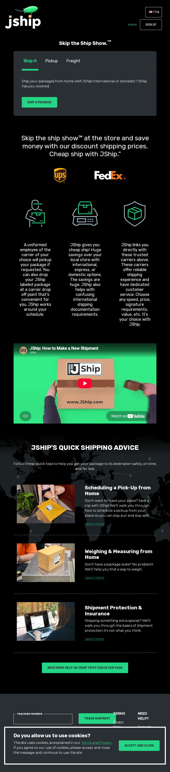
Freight (73, 60)
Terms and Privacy (96, 743)
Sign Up (151, 24)
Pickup (51, 60)
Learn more (94, 524)
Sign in (132, 24)
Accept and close (139, 745)
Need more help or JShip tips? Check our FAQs (85, 668)
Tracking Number (29, 713)
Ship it (30, 60)
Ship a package (39, 102)
